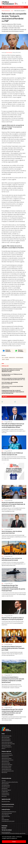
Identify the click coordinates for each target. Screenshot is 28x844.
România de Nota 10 (5, 793)
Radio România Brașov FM (6, 753)
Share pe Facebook (8, 351)
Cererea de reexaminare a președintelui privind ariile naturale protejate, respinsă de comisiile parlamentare (14, 673)
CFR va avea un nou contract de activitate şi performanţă (14, 387)
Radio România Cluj (5, 756)
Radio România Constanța (6, 758)
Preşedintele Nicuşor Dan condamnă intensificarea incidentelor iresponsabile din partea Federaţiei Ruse (14, 392)
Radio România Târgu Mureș (7, 764)
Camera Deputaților (5, 819)
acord (3, 359)
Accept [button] (14, 841)
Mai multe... (5, 396)
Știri (12, 10)
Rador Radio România (6, 801)
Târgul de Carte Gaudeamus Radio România (10, 782)
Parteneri (4, 827)
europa (7, 359)
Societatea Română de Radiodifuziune (9, 811)
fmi (3, 357)
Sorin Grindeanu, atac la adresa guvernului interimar (14, 383)
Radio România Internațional (7, 742)
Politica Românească (6, 10)
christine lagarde (19, 357)
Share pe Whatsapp (20, 351)
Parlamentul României (6, 816)
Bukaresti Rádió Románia (6, 767)
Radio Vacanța (4, 772)
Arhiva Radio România (6, 785)
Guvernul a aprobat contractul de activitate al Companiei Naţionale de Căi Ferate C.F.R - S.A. (14, 379)
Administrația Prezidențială (7, 813)
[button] (17, 838)
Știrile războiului (5, 788)
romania (6, 357)
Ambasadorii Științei (5, 794)
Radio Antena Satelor (6, 737)
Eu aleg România (5, 791)
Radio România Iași (5, 761)
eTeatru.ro (3, 748)
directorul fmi (12, 357)
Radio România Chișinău (6, 745)
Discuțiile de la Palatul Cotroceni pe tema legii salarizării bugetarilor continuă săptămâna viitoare (14, 370)
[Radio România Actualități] (10, 3)
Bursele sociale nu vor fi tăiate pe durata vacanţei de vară (14, 375)
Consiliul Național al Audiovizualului (8, 821)
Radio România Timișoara (6, 766)
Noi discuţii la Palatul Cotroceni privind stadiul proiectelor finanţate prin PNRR (14, 641)
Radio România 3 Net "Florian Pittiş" (8, 743)
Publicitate (4, 825)
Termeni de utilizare (7, 830)
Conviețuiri (4, 780)
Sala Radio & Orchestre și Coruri (7, 806)
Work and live (4, 796)
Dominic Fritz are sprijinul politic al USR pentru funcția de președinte (14, 612)
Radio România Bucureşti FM (7, 755)
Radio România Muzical (6, 740)
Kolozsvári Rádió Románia (6, 769)
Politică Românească (6, 786)
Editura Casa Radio (5, 783)
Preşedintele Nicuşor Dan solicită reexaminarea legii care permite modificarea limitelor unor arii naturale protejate (14, 705)
